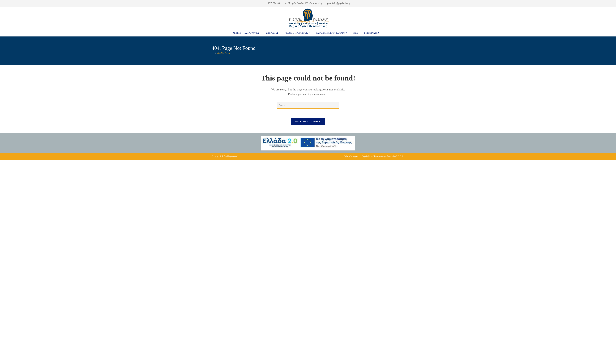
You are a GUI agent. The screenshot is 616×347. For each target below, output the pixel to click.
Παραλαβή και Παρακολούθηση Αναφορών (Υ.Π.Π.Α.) (383, 156)
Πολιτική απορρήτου (352, 156)
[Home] (212, 53)
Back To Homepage (308, 121)
